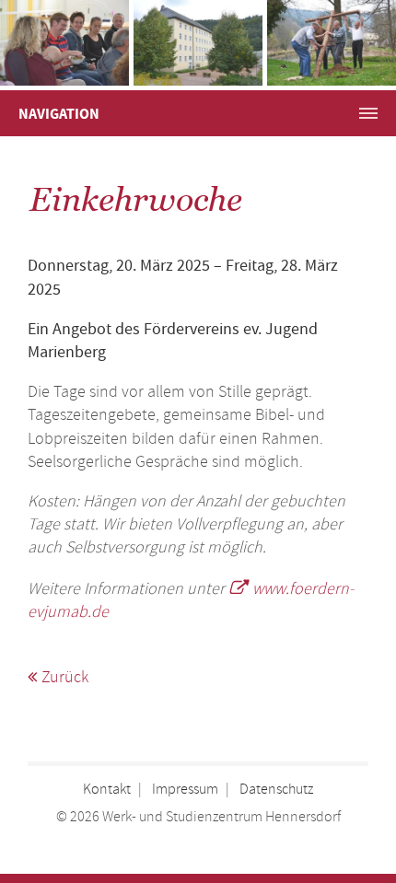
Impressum (185, 789)
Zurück (64, 678)
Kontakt (107, 789)
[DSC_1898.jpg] (198, 43)
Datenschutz (276, 789)
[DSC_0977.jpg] (331, 43)
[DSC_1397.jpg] (64, 43)
